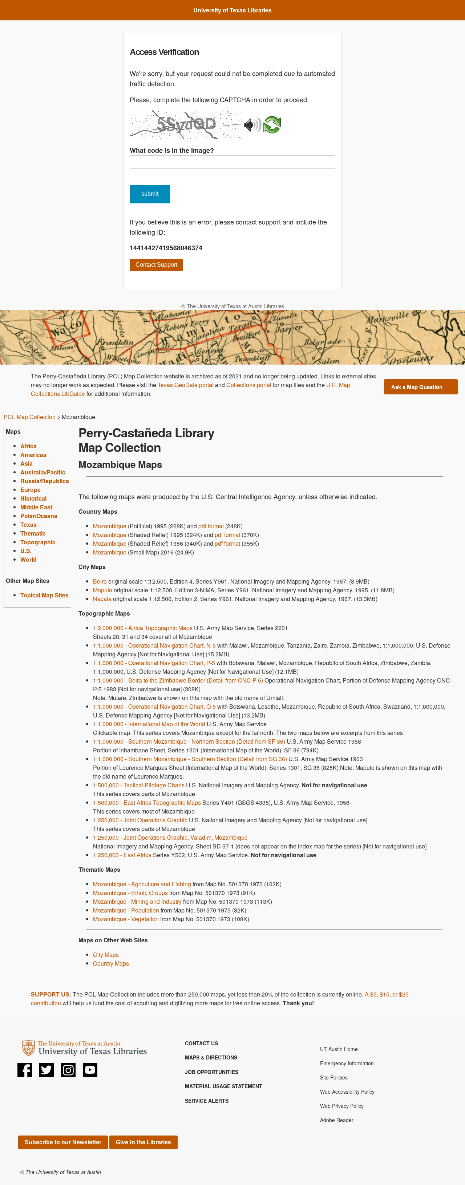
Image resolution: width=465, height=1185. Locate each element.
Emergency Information (347, 1063)
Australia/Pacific (42, 472)
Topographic (38, 542)
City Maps (106, 954)
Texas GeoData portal (186, 385)
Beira (100, 581)
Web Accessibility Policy (347, 1091)
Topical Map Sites (44, 595)
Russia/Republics (44, 481)
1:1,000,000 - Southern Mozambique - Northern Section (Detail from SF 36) (189, 741)
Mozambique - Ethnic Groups (130, 892)
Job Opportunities (211, 1071)
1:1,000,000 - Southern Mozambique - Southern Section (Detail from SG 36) (190, 759)
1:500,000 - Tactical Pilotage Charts (139, 785)
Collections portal (248, 385)
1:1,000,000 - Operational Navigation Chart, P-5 (154, 663)
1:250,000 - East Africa (122, 855)
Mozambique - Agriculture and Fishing (142, 884)
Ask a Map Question (416, 387)
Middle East (36, 507)
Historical (33, 498)
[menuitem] (232, 1043)
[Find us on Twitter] (46, 1071)
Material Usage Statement (223, 1086)
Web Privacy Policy (342, 1105)
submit (149, 194)
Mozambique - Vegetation (126, 919)
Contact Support (156, 265)
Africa (28, 446)
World (28, 559)
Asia (26, 463)
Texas (28, 524)
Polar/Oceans (38, 516)
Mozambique (109, 526)
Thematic (33, 533)
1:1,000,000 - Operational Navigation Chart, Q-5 (154, 706)
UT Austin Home (339, 1049)
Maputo (102, 590)
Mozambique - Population (126, 910)
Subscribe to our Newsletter (63, 1142)
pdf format (211, 526)
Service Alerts (207, 1100)
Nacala (102, 599)
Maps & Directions (211, 1057)
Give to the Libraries (143, 1142)
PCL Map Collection (30, 417)
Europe (30, 489)
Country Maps (111, 963)
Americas (33, 454)
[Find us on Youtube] (90, 1071)
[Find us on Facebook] (24, 1071)
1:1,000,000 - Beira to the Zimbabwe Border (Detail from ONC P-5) (178, 680)
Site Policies (334, 1077)
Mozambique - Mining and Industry (137, 901)
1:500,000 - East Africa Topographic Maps (147, 802)
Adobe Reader (336, 1120)
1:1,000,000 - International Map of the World (149, 724)
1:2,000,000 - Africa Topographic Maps (143, 628)
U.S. (26, 550)
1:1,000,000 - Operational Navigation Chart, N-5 (154, 645)
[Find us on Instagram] (68, 1071)
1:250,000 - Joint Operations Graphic (140, 820)
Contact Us (201, 1043)
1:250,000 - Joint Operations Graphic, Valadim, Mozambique (170, 837)
